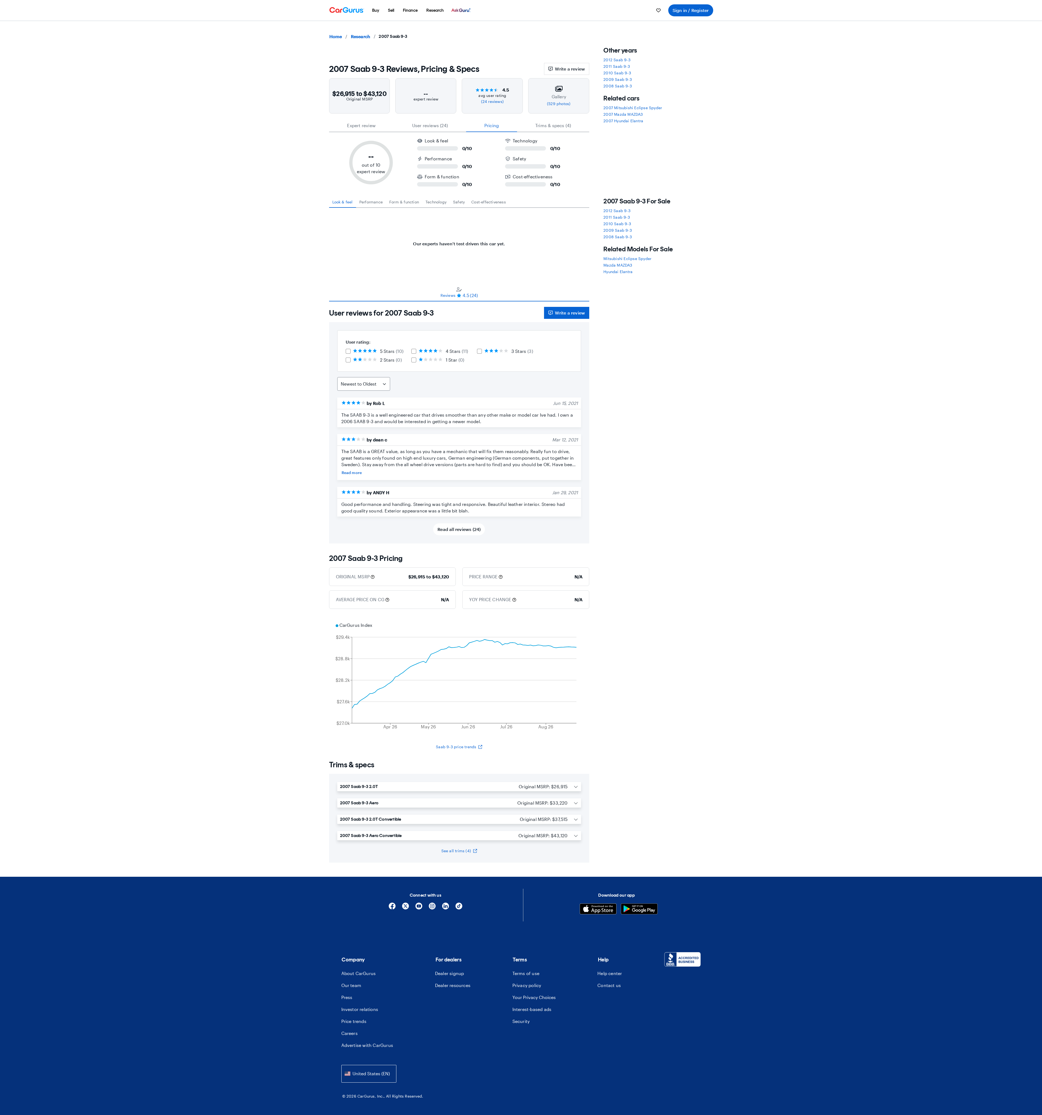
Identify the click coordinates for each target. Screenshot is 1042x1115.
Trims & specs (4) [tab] (553, 125)
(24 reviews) (492, 101)
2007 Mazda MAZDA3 (623, 114)
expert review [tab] (361, 125)
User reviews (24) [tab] (430, 125)
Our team (351, 985)
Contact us (609, 985)
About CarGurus (358, 973)
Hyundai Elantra (618, 271)
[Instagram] (432, 908)
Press (347, 997)
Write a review (570, 68)
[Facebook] (392, 908)
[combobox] (368, 1074)
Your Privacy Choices (534, 997)
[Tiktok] (458, 908)
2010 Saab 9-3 (617, 73)
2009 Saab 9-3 (617, 79)
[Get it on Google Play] (639, 909)
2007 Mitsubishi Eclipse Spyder (632, 107)
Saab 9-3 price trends (456, 746)
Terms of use (525, 973)
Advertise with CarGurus (367, 1045)
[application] (459, 676)
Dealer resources (452, 985)
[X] (405, 908)
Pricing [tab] (491, 125)
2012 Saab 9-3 (616, 59)
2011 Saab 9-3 (616, 66)
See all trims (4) (456, 850)
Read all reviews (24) (459, 529)
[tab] (342, 202)
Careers (349, 1033)
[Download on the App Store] (598, 909)
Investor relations (359, 1009)
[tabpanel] (459, 241)
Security (521, 1021)
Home (335, 36)
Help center (609, 973)
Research (360, 36)
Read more (352, 472)
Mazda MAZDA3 (617, 265)
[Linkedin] (445, 908)
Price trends (353, 1021)
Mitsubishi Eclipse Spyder (627, 258)
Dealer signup (449, 973)
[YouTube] (418, 908)
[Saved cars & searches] (658, 10)
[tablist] (459, 125)
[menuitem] (376, 10)
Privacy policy (526, 985)
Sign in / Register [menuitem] (691, 10)
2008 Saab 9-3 (617, 86)
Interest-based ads (532, 1009)
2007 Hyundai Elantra (623, 120)
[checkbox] (348, 351)
